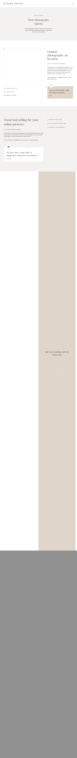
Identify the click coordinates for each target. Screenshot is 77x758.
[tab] (56, 371)
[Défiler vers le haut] (76, 683)
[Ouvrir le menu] (73, 4)
